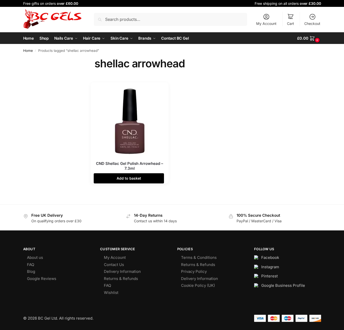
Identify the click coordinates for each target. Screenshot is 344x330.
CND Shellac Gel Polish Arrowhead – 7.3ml (129, 166)
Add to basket (129, 178)
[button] (309, 38)
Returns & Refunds (121, 278)
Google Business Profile (283, 285)
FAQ (30, 264)
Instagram (270, 266)
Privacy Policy (194, 271)
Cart (290, 23)
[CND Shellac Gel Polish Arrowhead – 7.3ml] (130, 121)
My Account (266, 23)
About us (35, 257)
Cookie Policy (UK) (198, 285)
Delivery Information (122, 271)
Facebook (270, 257)
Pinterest (269, 276)
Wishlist (111, 292)
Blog (31, 271)
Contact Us (114, 264)
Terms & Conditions (199, 257)
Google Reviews (41, 278)
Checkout (312, 23)
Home (28, 51)
